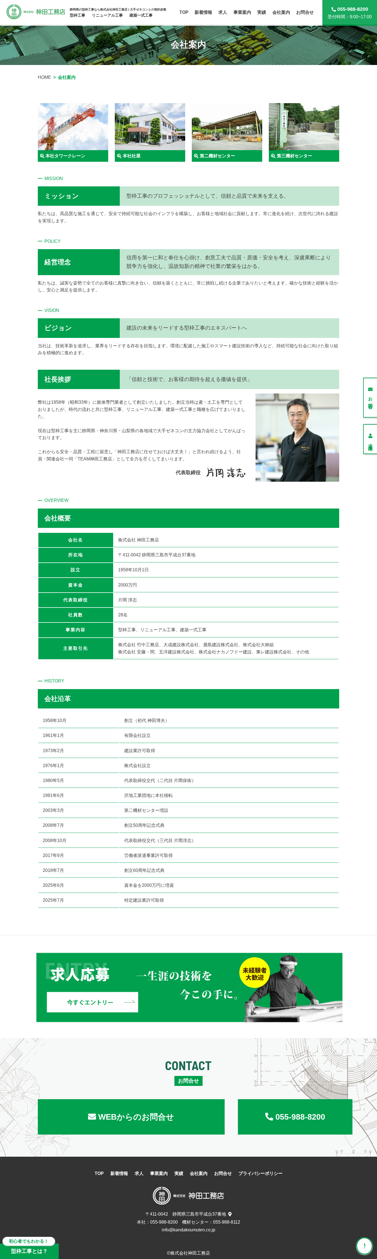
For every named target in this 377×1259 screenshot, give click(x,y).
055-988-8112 (226, 1222)
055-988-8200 (164, 1222)
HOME (44, 77)
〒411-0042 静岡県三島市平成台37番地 (185, 1214)
